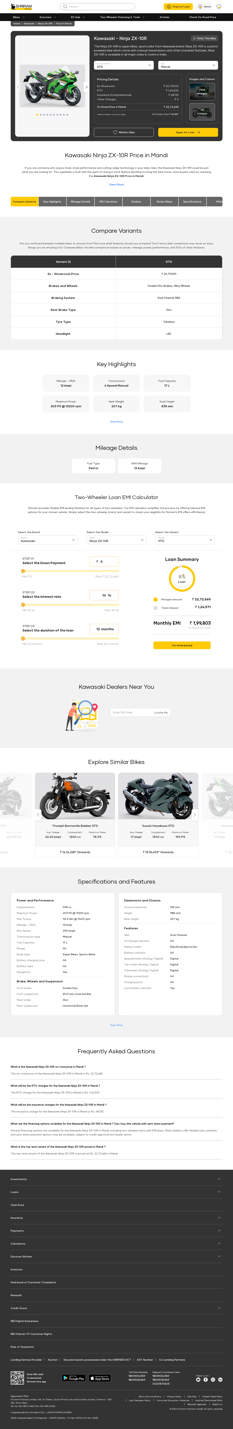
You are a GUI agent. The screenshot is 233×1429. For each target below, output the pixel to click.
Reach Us (217, 1404)
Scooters (45, 17)
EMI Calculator (108, 201)
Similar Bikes (164, 201)
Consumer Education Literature (172, 1400)
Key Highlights (52, 201)
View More (116, 184)
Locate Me (161, 712)
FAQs (219, 201)
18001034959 (137, 1375)
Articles (164, 17)
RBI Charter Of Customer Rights (31, 1333)
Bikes (16, 17)
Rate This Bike (206, 38)
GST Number (145, 1359)
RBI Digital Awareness (24, 1320)
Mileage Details (80, 201)
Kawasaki (29, 23)
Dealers (136, 201)
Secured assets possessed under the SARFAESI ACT (97, 1359)
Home (17, 23)
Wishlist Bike (127, 132)
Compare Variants (24, 201)
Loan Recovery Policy (139, 1400)
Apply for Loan (185, 132)
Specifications (192, 201)
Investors (17, 1269)
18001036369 (137, 1379)
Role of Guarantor (22, 1346)
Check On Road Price (202, 17)
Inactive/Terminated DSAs (209, 1400)
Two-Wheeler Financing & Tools (120, 17)
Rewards (16, 1295)
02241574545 (161, 1383)
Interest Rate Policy (212, 1396)
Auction (53, 1359)
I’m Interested (182, 645)
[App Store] (101, 1378)
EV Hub (75, 17)
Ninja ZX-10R (45, 23)
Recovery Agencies (196, 1404)
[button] (37, 115)
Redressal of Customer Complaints (33, 1282)
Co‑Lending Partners (172, 1359)
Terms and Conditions (149, 1396)
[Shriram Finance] (21, 6)
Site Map (191, 1396)
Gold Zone (17, 1204)
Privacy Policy (174, 1396)
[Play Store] (74, 1377)
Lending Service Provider (26, 1359)
